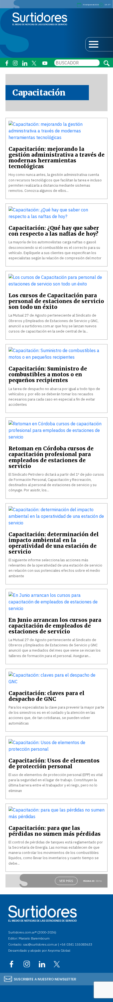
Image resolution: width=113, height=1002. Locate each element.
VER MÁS (66, 881)
